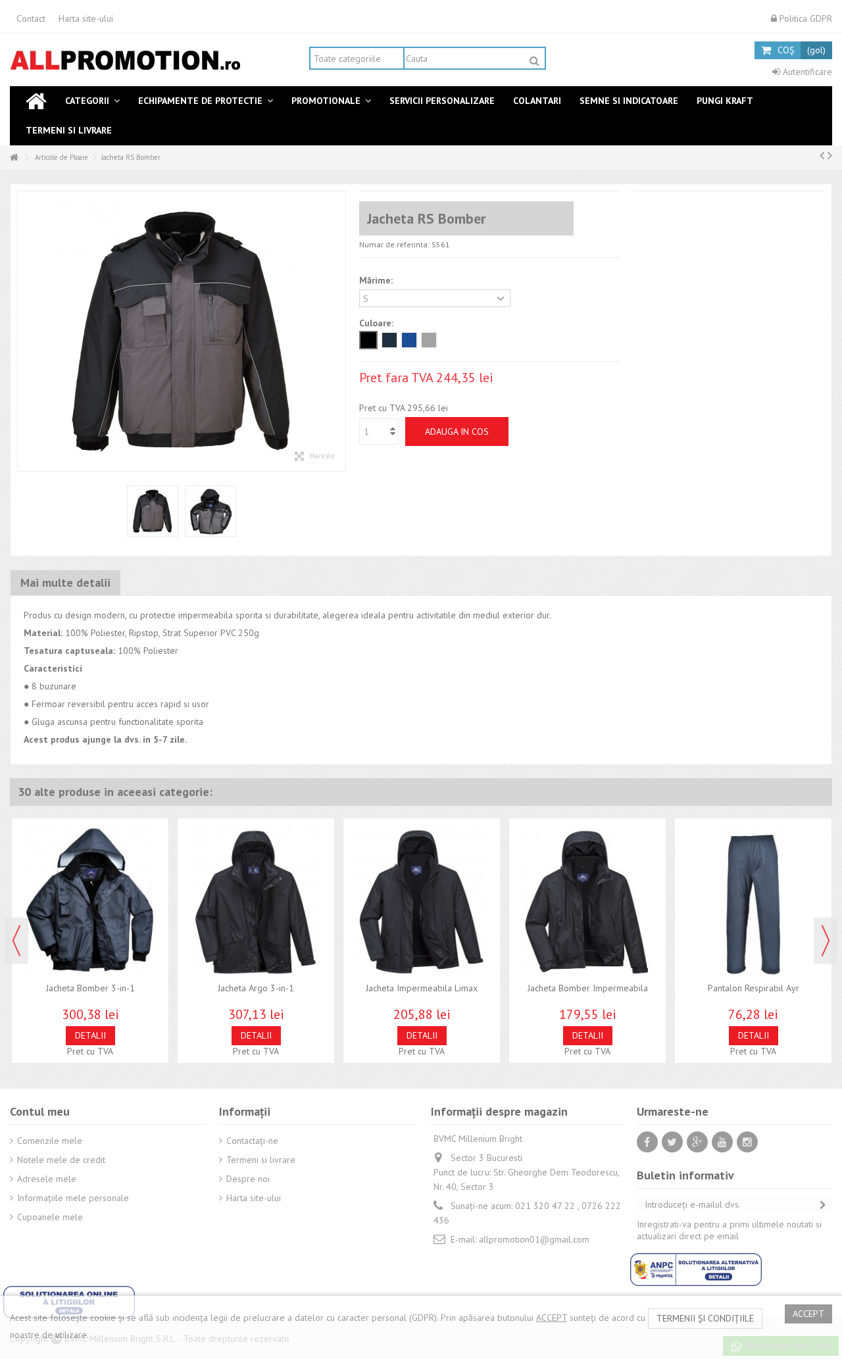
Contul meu (40, 1111)
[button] (92, 101)
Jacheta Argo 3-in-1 (256, 988)
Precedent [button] (24, 332)
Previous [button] (16, 941)
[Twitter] (672, 1141)
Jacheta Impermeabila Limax (422, 988)
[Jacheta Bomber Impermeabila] (587, 901)
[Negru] (368, 340)
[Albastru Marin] (389, 340)
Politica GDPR (804, 18)
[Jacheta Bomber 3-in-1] (90, 901)
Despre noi (248, 1179)
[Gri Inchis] (429, 340)
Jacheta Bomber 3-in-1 (90, 988)
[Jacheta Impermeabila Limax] (421, 901)
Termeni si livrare (260, 1160)
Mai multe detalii (65, 582)
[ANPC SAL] (696, 1268)
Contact (30, 18)
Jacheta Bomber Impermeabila (588, 988)
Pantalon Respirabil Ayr (753, 988)
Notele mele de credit (61, 1160)
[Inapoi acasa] (14, 157)
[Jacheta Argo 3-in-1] (256, 901)
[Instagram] (747, 1141)
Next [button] (825, 941)
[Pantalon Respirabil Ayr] (753, 901)
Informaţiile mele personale (73, 1198)
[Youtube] (722, 1141)
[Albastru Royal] (409, 340)
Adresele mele (46, 1179)
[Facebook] (647, 1141)
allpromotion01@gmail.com (534, 1239)
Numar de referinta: (394, 244)
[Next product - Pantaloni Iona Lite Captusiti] (830, 155)
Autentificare (806, 72)
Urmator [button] (339, 332)
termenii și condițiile (705, 1318)
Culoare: (377, 323)
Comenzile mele (49, 1141)
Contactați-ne (252, 1141)
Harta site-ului (86, 18)
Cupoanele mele (50, 1217)
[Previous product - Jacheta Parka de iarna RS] (822, 155)
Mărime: (377, 280)
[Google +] (697, 1141)
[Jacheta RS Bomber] (153, 511)
